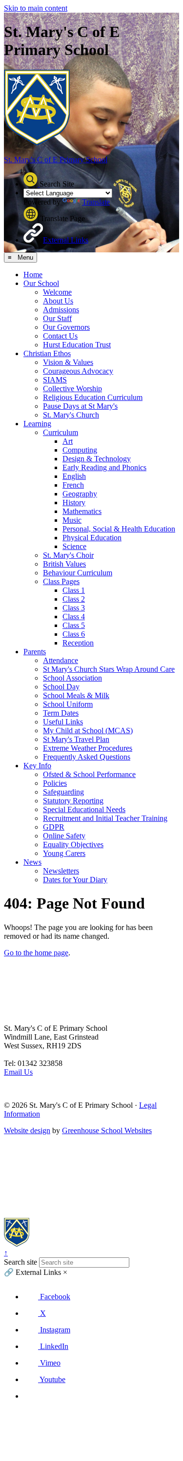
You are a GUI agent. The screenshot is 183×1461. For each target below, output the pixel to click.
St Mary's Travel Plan (76, 739)
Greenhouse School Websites (107, 1130)
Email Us (18, 1072)
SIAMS (55, 380)
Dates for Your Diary (75, 879)
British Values (64, 564)
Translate (96, 202)
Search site (20, 1262)
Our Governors (66, 327)
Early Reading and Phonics (104, 467)
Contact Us (60, 336)
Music (71, 520)
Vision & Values (68, 362)
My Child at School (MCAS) (88, 730)
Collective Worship (72, 388)
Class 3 (73, 608)
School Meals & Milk (76, 695)
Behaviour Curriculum (77, 573)
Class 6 (73, 634)
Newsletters (61, 871)
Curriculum (60, 432)
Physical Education (92, 537)
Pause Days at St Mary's (80, 406)
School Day (61, 687)
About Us (58, 301)
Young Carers (64, 853)
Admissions (61, 309)
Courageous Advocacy (78, 371)
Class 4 (73, 616)
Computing (79, 450)
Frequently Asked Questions (86, 757)
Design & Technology (96, 459)
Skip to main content (35, 8)
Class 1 (73, 590)
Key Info (37, 765)
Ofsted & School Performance (89, 774)
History (73, 502)
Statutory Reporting (73, 801)
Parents (34, 651)
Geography (79, 494)
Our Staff (57, 318)
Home (32, 274)
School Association (72, 678)
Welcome (57, 292)
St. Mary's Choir (68, 555)
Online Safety (64, 836)
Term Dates (61, 713)
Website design (27, 1130)
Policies (55, 783)
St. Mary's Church (71, 415)
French (73, 485)
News (32, 862)
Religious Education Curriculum (92, 397)
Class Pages (61, 581)
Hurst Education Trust (77, 345)
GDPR (53, 827)
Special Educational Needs (84, 809)
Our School (41, 283)
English (74, 476)
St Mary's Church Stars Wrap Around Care (109, 669)
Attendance (60, 660)
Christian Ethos (47, 353)
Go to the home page (36, 953)
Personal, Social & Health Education (118, 529)
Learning (37, 423)
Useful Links (63, 722)
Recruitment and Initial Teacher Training (105, 818)
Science (74, 546)
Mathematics (82, 511)
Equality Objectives (73, 844)
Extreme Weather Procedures (87, 748)
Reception (78, 643)
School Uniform (68, 704)
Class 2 (73, 599)
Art (67, 441)
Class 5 (73, 625)
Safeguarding (63, 792)
